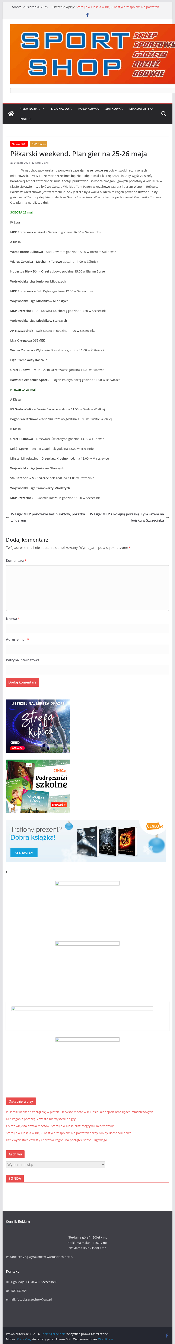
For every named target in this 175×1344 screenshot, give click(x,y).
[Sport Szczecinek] (11, 114)
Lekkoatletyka (141, 109)
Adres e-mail (17, 639)
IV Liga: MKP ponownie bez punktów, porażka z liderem (48, 517)
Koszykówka (88, 109)
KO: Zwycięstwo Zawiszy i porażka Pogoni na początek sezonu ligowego (56, 1140)
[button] (41, 109)
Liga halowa (61, 109)
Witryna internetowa (22, 660)
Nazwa (13, 618)
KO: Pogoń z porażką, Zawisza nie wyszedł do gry (41, 1119)
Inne (23, 119)
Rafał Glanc (41, 162)
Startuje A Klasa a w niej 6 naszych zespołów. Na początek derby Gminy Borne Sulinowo (117, 9)
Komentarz (16, 560)
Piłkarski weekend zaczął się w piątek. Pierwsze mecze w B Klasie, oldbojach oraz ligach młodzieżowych (79, 1112)
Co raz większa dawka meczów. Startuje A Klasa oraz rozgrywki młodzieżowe (60, 1126)
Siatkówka (113, 109)
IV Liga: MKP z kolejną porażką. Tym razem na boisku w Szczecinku (127, 517)
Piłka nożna (29, 109)
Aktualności (19, 143)
